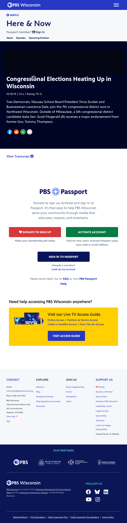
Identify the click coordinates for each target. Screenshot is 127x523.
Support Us (104, 380)
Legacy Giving (102, 411)
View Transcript (18, 156)
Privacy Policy (108, 517)
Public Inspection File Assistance (85, 517)
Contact (13, 380)
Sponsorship (101, 416)
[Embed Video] (33, 78)
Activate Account (92, 232)
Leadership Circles (104, 406)
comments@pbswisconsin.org (19, 391)
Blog (38, 392)
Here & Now (28, 23)
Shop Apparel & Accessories (48, 401)
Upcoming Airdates (39, 38)
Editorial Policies (20, 517)
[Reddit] (16, 132)
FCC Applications (37, 517)
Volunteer (100, 420)
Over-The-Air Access (92, 324)
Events (69, 392)
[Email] (29, 132)
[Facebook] (9, 132)
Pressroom (40, 406)
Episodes (20, 38)
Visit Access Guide (66, 336)
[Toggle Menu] (116, 4)
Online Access (56, 320)
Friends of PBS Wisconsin (107, 401)
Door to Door (101, 396)
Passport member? (25, 32)
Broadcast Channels (44, 396)
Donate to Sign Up (36, 232)
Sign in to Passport (63, 257)
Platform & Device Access (82, 320)
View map (11, 416)
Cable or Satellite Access (62, 324)
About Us (40, 387)
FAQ (66, 279)
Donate (101, 387)
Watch (14, 15)
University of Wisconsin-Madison (33, 492)
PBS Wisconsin (12, 489)
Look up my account (63, 269)
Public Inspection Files (58, 517)
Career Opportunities (75, 387)
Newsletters (71, 396)
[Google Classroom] (23, 132)
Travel (68, 401)
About (9, 38)
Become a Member (104, 392)
